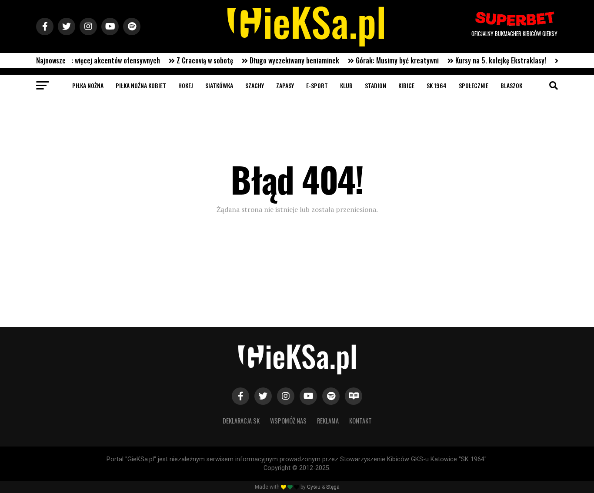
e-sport (317, 85)
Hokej (185, 85)
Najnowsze (51, 60)
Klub (346, 85)
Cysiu (313, 487)
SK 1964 (437, 85)
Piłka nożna (87, 85)
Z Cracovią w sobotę (197, 60)
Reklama (328, 420)
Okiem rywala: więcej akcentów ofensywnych (89, 60)
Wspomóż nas (288, 420)
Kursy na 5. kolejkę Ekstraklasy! (493, 60)
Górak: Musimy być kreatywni (390, 60)
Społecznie (473, 85)
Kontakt (360, 420)
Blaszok (511, 85)
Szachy (254, 85)
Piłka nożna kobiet (141, 85)
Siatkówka (219, 85)
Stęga (333, 487)
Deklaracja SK (241, 420)
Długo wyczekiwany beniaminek (287, 60)
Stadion (375, 85)
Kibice (406, 85)
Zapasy (285, 85)
